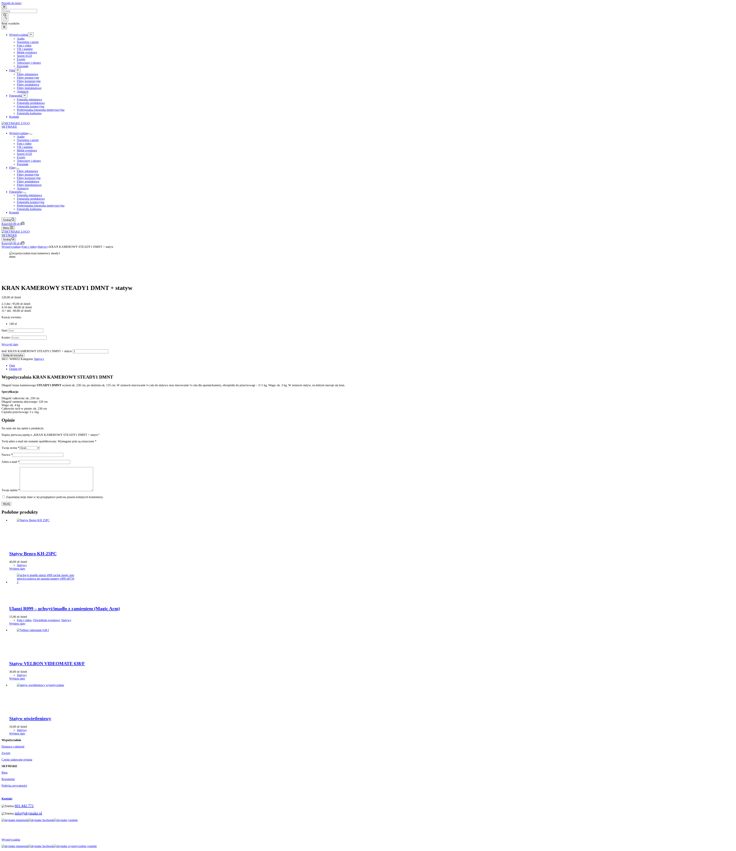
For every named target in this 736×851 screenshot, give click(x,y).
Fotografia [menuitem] (15, 95)
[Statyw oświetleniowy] (45, 685)
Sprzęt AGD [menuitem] (24, 55)
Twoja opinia (11, 490)
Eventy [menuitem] (21, 59)
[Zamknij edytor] (4, 27)
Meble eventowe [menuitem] (27, 52)
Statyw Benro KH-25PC (33, 553)
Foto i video (24, 620)
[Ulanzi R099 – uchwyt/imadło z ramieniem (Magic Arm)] (45, 582)
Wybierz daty (17, 568)
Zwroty (6, 753)
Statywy (39, 359)
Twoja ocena (10, 447)
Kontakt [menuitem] (14, 116)
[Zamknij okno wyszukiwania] (4, 7)
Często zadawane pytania (17, 759)
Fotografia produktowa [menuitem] (31, 103)
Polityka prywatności (14, 785)
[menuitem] (31, 34)
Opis (12, 365)
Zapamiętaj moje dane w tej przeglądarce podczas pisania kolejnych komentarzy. (55, 497)
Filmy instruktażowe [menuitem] (29, 88)
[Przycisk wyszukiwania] (5, 17)
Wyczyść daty (10, 344)
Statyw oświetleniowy (30, 718)
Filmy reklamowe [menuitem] (27, 74)
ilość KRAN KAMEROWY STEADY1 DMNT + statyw (37, 351)
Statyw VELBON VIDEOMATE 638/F (47, 663)
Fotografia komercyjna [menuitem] (30, 106)
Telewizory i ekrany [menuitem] (29, 62)
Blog (4, 772)
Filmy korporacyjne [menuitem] (29, 81)
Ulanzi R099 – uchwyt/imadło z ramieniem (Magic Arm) (64, 608)
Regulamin (8, 779)
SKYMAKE (9, 126)
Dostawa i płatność (13, 746)
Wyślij (6, 503)
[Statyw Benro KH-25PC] (45, 520)
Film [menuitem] (12, 70)
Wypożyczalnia (11, 839)
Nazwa (7, 454)
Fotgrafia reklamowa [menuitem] (29, 99)
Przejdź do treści (11, 3)
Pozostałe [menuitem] (22, 66)
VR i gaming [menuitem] (25, 49)
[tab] (371, 365)
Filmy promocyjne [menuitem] (28, 77)
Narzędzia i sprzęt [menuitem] (28, 42)
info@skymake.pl (28, 813)
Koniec (6, 337)
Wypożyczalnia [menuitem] (18, 34)
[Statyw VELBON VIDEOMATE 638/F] (45, 630)
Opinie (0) (15, 369)
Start (4, 330)
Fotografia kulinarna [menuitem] (29, 113)
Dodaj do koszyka (13, 355)
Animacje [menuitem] (23, 91)
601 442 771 (24, 806)
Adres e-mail (10, 461)
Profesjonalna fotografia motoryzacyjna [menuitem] (40, 109)
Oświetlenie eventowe (46, 620)
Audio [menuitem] (21, 38)
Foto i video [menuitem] (24, 45)
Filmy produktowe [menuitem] (28, 84)
